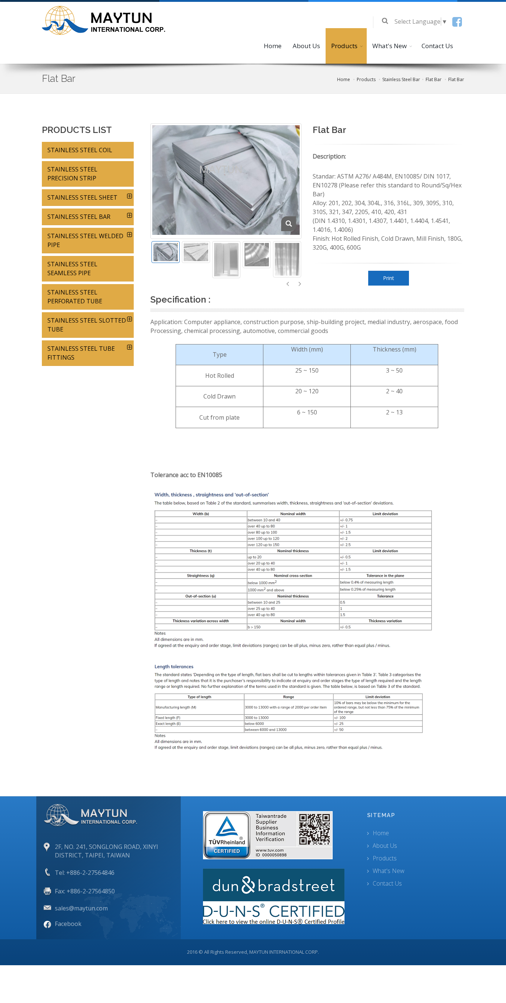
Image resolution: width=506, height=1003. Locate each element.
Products (344, 45)
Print (388, 277)
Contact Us (437, 45)
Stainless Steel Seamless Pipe (72, 268)
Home (273, 45)
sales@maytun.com (81, 908)
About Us (306, 45)
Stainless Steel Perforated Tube (74, 296)
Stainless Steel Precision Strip (72, 173)
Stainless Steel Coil (79, 150)
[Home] (105, 19)
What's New (389, 45)
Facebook (68, 924)
